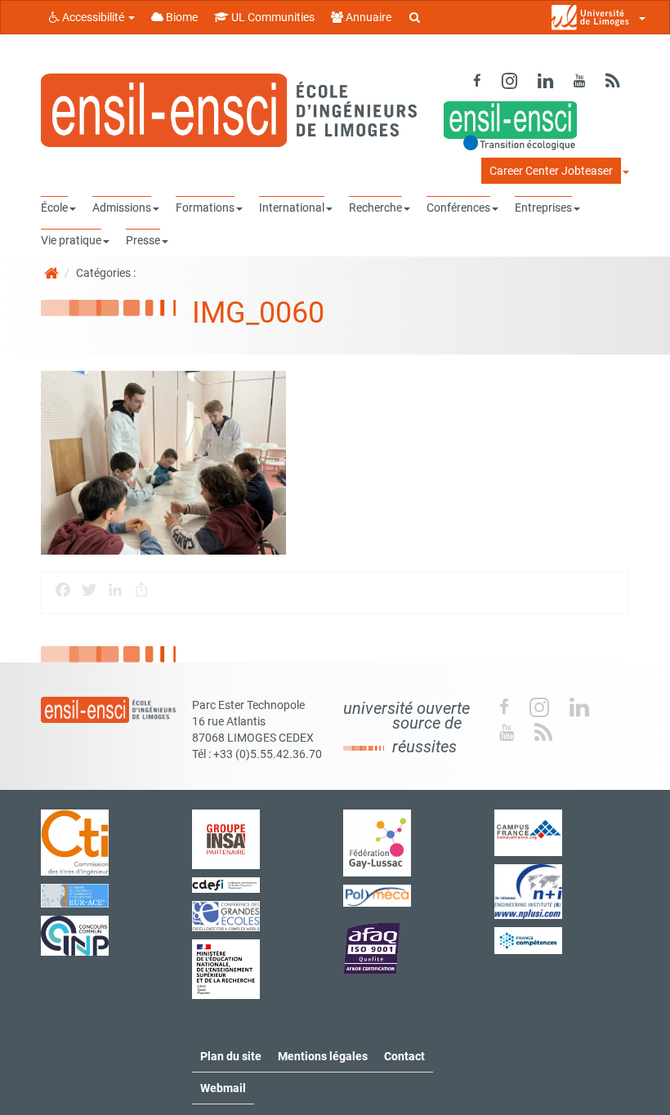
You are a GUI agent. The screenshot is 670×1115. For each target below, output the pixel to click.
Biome (180, 17)
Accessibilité (93, 17)
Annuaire (367, 17)
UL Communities (272, 17)
